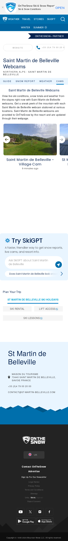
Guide (7, 81)
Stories (39, 19)
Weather (13, 19)
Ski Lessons (31, 318)
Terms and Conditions (34, 489)
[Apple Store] (45, 521)
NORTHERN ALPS (14, 71)
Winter (25, 27)
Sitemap (34, 493)
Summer (38, 27)
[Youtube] (20, 511)
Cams (60, 81)
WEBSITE (18, 47)
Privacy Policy (34, 486)
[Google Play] (26, 521)
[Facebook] (49, 511)
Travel (26, 19)
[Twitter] (30, 511)
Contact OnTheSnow (34, 466)
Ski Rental (17, 308)
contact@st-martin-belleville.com (31, 392)
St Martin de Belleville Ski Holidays (32, 299)
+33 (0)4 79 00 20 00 (53, 47)
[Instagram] (40, 511)
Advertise (34, 471)
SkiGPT (51, 19)
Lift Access (47, 308)
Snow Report (25, 81)
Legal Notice (34, 482)
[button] (63, 19)
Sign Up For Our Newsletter (33, 477)
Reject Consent (33, 501)
